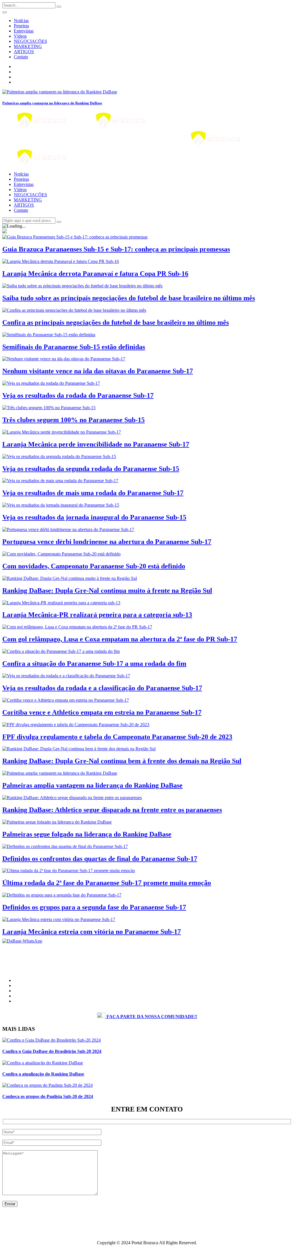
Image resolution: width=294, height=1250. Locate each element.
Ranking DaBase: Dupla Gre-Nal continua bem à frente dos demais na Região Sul (121, 761)
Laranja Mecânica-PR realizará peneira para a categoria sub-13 (97, 614)
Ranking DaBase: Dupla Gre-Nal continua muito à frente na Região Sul (107, 590)
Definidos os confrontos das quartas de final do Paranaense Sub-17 (99, 858)
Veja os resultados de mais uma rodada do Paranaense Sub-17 (92, 493)
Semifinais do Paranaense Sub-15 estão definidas (73, 347)
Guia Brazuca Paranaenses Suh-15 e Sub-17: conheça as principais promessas (116, 249)
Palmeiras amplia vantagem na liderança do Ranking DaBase (52, 103)
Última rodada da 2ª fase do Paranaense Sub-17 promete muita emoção (106, 882)
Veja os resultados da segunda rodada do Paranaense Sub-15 (90, 468)
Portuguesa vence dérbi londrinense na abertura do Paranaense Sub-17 (106, 541)
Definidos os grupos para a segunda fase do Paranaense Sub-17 (94, 907)
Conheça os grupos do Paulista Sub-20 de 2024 (47, 1096)
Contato (21, 56)
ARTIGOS (24, 51)
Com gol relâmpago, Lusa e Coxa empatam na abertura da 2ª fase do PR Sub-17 (119, 639)
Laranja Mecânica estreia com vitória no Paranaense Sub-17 (91, 931)
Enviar (10, 1204)
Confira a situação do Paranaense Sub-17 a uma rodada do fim (94, 663)
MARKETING (28, 46)
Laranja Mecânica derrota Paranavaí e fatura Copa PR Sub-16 (95, 273)
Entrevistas (24, 30)
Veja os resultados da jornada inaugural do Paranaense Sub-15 (94, 517)
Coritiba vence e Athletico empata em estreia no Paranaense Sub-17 (102, 712)
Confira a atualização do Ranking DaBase (43, 1074)
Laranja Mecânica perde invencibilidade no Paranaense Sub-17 (95, 444)
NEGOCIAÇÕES (30, 41)
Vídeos (20, 36)
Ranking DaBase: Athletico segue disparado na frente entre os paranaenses (112, 810)
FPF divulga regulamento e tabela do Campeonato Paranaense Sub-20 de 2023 (117, 737)
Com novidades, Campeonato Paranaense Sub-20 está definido (93, 566)
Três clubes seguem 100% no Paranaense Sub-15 (73, 420)
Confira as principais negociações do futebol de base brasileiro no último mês (115, 322)
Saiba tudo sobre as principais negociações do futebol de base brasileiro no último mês (128, 298)
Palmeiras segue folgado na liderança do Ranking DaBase (86, 834)
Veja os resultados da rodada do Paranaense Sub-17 (78, 395)
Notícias (21, 20)
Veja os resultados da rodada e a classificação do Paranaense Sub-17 (102, 688)
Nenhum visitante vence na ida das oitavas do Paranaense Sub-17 (97, 371)
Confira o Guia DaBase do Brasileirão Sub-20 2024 (51, 1051)
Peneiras (21, 25)
